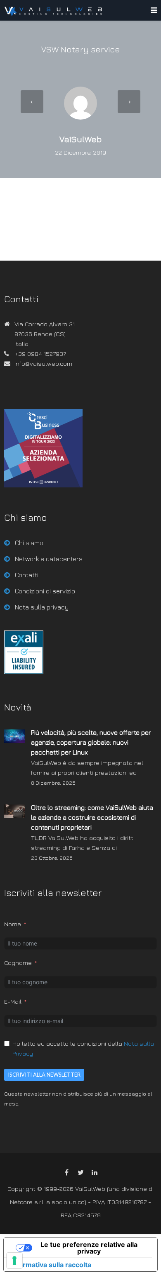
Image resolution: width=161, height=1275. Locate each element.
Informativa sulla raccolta (50, 1265)
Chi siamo (29, 542)
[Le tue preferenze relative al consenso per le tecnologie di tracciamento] (14, 1260)
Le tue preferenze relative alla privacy (88, 1247)
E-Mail (12, 1001)
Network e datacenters (49, 558)
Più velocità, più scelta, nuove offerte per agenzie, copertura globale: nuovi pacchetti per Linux (91, 742)
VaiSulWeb (80, 139)
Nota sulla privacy (42, 607)
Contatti (26, 575)
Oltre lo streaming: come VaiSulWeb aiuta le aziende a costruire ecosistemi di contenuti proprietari (92, 817)
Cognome (18, 962)
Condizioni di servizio (45, 591)
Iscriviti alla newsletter (44, 1074)
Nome (12, 923)
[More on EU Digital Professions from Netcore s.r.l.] (23, 671)
